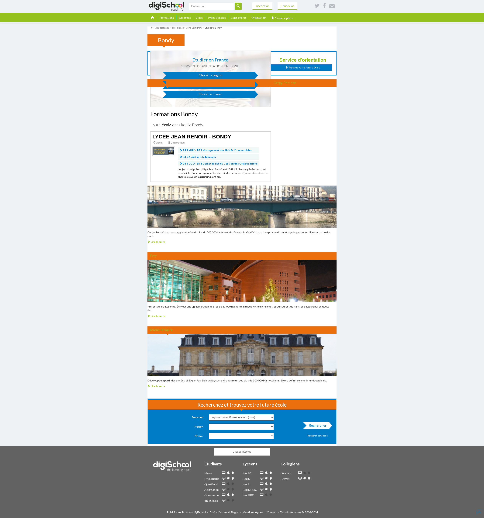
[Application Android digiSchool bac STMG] (271, 489)
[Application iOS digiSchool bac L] (266, 483)
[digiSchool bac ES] (261, 473)
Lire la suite (157, 241)
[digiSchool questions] (223, 483)
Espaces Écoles (242, 451)
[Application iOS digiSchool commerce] (228, 494)
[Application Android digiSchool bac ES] (271, 472)
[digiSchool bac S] (261, 478)
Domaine (197, 417)
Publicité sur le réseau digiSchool (186, 512)
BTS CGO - (220, 163)
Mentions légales (253, 512)
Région (199, 426)
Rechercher (318, 425)
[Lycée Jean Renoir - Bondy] (163, 151)
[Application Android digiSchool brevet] (309, 478)
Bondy (159, 142)
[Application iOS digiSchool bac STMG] (266, 489)
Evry (153, 256)
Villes (199, 17)
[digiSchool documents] (223, 478)
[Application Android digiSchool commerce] (233, 494)
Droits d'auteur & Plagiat (224, 512)
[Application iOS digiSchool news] (228, 472)
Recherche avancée (318, 435)
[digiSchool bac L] (261, 483)
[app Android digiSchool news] (233, 472)
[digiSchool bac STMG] (261, 489)
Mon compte (282, 18)
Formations (167, 17)
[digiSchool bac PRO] (261, 494)
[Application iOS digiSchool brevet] (304, 478)
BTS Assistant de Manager (199, 156)
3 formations (177, 142)
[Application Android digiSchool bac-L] (271, 483)
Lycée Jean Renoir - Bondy (191, 137)
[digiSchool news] (223, 473)
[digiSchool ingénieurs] (223, 500)
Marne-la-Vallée (161, 330)
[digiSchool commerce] (223, 494)
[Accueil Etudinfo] (151, 28)
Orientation (258, 17)
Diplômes (185, 17)
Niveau (199, 435)
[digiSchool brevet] (299, 478)
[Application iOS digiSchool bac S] (266, 478)
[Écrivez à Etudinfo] (332, 6)
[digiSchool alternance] (223, 489)
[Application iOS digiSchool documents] (228, 478)
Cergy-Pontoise (285, 83)
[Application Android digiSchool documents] (233, 478)
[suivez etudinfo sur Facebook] (324, 6)
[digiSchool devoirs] (299, 473)
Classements (239, 17)
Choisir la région (210, 75)
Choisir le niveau (211, 94)
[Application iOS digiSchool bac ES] (266, 472)
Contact (272, 512)
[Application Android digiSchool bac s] (271, 478)
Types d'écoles (217, 17)
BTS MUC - (217, 150)
